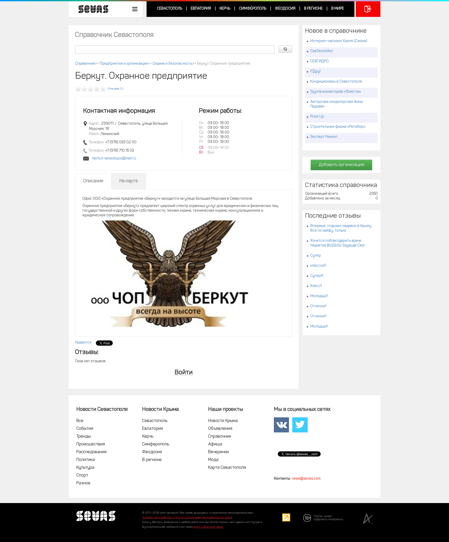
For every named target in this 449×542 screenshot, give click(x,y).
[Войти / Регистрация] (368, 9)
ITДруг (315, 71)
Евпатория (201, 9)
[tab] (93, 181)
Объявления (220, 429)
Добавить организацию (342, 165)
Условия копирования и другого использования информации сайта (187, 517)
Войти (184, 372)
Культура (85, 468)
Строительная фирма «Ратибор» (337, 127)
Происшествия (90, 444)
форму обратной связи (208, 527)
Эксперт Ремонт (324, 137)
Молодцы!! (319, 296)
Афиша (215, 444)
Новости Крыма (223, 421)
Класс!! (316, 286)
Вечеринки (218, 452)
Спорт (82, 475)
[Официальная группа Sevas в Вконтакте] (281, 425)
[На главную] (91, 9)
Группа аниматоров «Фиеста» (335, 92)
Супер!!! (316, 276)
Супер (315, 256)
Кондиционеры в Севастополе (336, 82)
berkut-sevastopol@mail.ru (114, 158)
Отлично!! (318, 306)
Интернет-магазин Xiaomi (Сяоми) (338, 41)
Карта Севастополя (227, 468)
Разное (83, 483)
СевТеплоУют (321, 51)
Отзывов (113, 89)
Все (79, 421)
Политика (85, 460)
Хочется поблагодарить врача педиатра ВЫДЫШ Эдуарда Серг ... (339, 243)
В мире (337, 9)
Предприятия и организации (124, 64)
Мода (213, 460)
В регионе (313, 9)
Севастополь (169, 9)
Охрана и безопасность (173, 64)
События (84, 429)
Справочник (85, 64)
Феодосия (285, 9)
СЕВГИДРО (319, 61)
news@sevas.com (306, 479)
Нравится (83, 343)
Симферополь (252, 9)
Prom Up (317, 117)
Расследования (91, 452)
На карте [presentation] (128, 181)
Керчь (225, 9)
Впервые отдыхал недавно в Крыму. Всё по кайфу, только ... (341, 228)
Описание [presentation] (93, 181)
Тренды (83, 436)
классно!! (318, 266)
